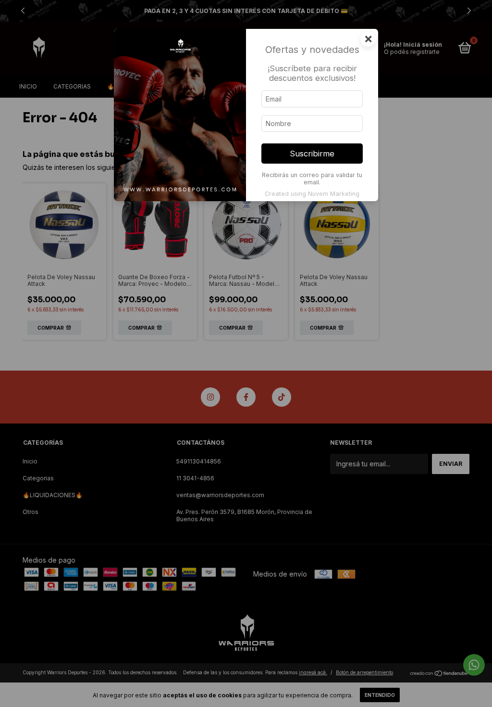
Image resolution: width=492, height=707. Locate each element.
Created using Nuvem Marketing (312, 193)
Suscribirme (312, 153)
